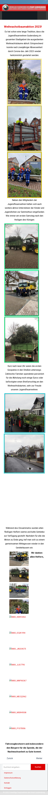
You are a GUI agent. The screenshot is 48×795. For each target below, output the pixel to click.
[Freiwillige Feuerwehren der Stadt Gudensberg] (24, 7)
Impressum (8, 773)
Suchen (38, 767)
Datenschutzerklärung (12, 778)
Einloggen (7, 788)
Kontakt (7, 783)
